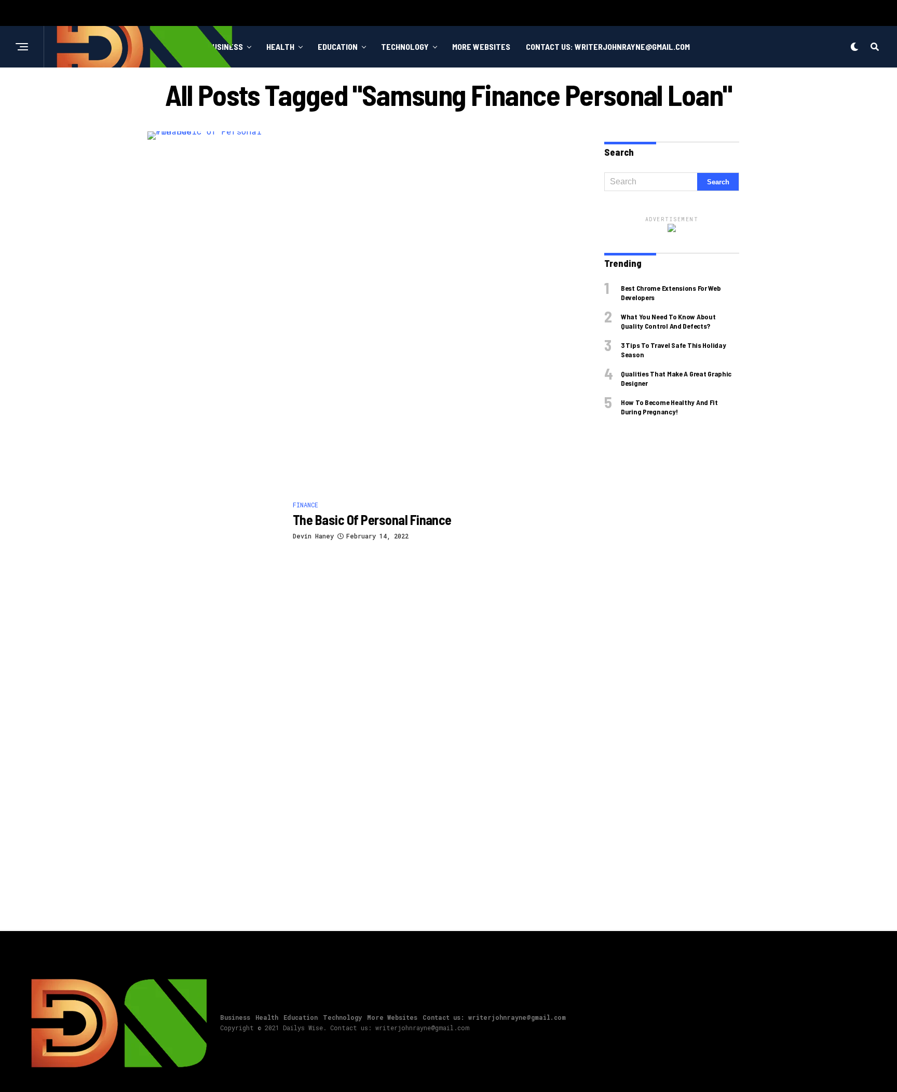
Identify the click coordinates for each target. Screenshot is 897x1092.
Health (280, 46)
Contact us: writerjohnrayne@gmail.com (608, 46)
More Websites (481, 46)
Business (235, 1017)
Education (338, 46)
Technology (405, 46)
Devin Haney (313, 536)
